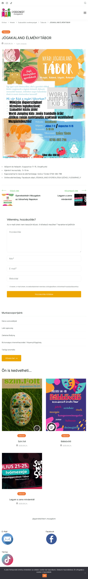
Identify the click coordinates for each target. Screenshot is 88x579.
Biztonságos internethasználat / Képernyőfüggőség (21, 342)
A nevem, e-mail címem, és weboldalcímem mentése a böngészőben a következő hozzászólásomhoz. (44, 286)
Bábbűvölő (66, 441)
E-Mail (4, 531)
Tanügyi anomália (8, 349)
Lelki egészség (7, 328)
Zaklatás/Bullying (8, 335)
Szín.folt (22, 441)
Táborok (6, 32)
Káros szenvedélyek (9, 321)
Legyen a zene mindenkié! (22, 499)
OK (45, 575)
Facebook (50, 531)
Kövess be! (10, 358)
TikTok (5, 552)
